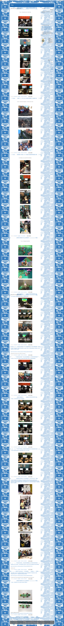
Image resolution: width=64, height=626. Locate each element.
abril (50, 80)
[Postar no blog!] (29, 96)
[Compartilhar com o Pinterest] (31, 96)
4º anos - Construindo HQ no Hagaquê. (17, 398)
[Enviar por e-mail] (28, 96)
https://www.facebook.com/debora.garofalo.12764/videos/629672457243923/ (21, 351)
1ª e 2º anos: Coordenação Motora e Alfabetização (19, 296)
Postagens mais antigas (35, 617)
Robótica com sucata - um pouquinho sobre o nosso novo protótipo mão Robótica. (25, 564)
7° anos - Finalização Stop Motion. (51, 77)
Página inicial (25, 617)
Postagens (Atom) (15, 619)
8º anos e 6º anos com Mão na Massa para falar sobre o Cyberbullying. (23, 358)
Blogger (37, 622)
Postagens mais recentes (15, 617)
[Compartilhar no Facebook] (31, 96)
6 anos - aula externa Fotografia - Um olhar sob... (51, 69)
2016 (50, 81)
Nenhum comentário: (24, 96)
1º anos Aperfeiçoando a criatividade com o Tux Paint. (20, 450)
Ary (12, 5)
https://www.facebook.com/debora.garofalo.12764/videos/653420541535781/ (21, 575)
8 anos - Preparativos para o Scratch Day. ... (51, 65)
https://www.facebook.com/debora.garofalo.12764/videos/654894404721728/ (21, 566)
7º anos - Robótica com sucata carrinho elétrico (19, 582)
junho (51, 62)
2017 (50, 61)
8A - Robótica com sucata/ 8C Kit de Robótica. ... (51, 73)
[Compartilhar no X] (30, 96)
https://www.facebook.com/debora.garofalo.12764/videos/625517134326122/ (21, 613)
